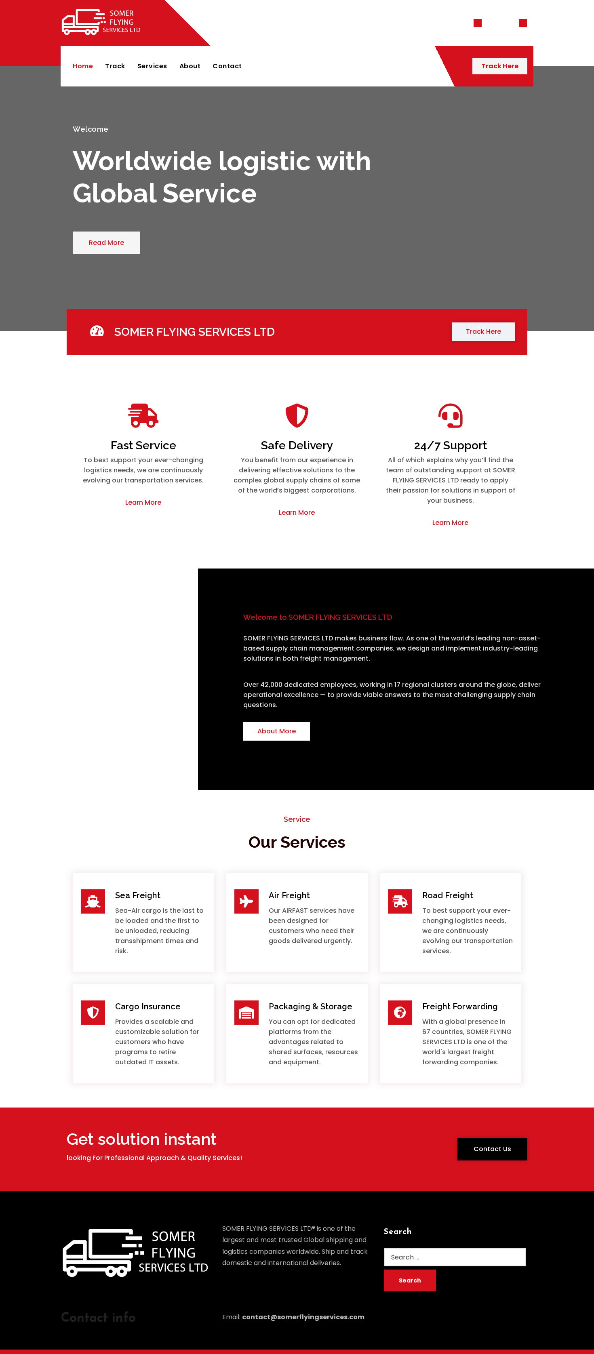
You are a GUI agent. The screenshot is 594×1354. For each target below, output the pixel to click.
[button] (106, 243)
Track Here (499, 66)
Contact (227, 66)
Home (83, 66)
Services (152, 66)
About (190, 66)
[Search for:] (455, 1257)
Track (115, 66)
